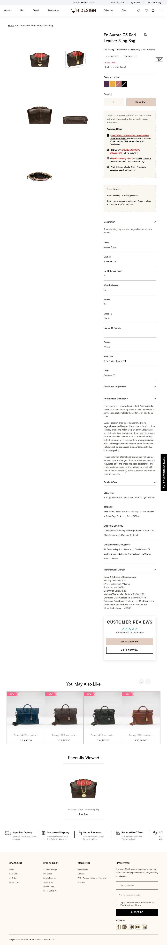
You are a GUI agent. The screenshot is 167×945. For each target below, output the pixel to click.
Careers (81, 874)
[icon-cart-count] (153, 10)
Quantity (108, 94)
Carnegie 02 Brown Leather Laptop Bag (69, 735)
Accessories (53, 10)
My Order (12, 878)
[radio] (107, 84)
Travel (36, 10)
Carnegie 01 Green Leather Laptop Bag (108, 735)
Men (22, 10)
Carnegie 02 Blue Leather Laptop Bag (30, 735)
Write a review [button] (129, 642)
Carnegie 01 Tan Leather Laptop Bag (145, 735)
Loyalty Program (49, 878)
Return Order (14, 882)
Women (7, 10)
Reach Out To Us (50, 891)
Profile (11, 870)
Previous (141, 682)
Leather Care (48, 887)
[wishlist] (146, 10)
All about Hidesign (50, 870)
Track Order (13, 874)
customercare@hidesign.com (140, 601)
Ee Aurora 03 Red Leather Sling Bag (35, 26)
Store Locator (83, 870)
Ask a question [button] (129, 650)
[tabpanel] (26, 717)
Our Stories (47, 874)
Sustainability (48, 882)
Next (148, 682)
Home (11, 26)
